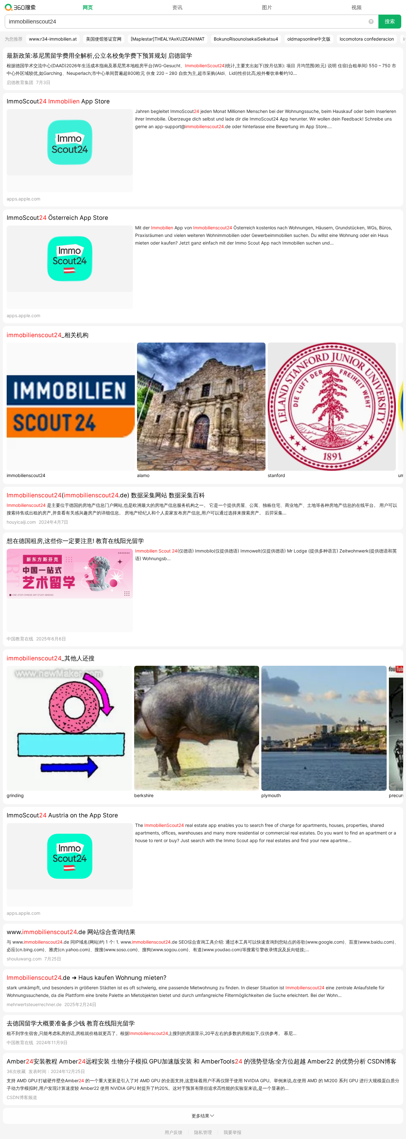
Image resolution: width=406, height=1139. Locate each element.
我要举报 (232, 1132)
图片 (267, 7)
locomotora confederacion (367, 39)
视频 (356, 7)
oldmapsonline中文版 (309, 39)
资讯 (177, 7)
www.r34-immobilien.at (53, 39)
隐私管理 (203, 1132)
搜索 (390, 21)
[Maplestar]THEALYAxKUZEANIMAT (168, 39)
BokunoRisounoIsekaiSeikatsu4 (246, 39)
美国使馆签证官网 (103, 39)
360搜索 (22, 7)
